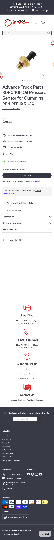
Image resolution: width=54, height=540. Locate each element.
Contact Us (6, 439)
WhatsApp (41, 10)
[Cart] (43, 23)
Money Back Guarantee (11, 461)
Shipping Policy (8, 457)
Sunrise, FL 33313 (27, 379)
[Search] (49, 33)
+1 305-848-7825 (27, 339)
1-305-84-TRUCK (20, 10)
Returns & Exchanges (10, 450)
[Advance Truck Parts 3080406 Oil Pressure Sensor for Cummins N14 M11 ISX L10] (18, 271)
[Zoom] (43, 75)
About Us (5, 436)
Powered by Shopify (11, 534)
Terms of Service (8, 443)
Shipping (5, 169)
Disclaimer (6, 446)
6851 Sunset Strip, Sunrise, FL (27, 7)
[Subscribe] (39, 419)
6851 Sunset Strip (27, 374)
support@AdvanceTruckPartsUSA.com (27, 400)
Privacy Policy (7, 453)
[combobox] (27, 33)
